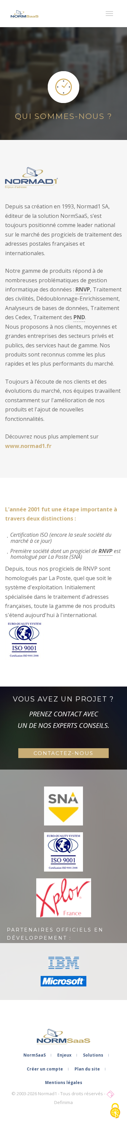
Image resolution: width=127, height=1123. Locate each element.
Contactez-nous (63, 753)
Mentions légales (63, 1082)
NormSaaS (34, 1055)
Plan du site (87, 1069)
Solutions (93, 1055)
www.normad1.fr (28, 446)
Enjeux (64, 1055)
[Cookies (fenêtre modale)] (115, 1111)
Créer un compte (45, 1069)
